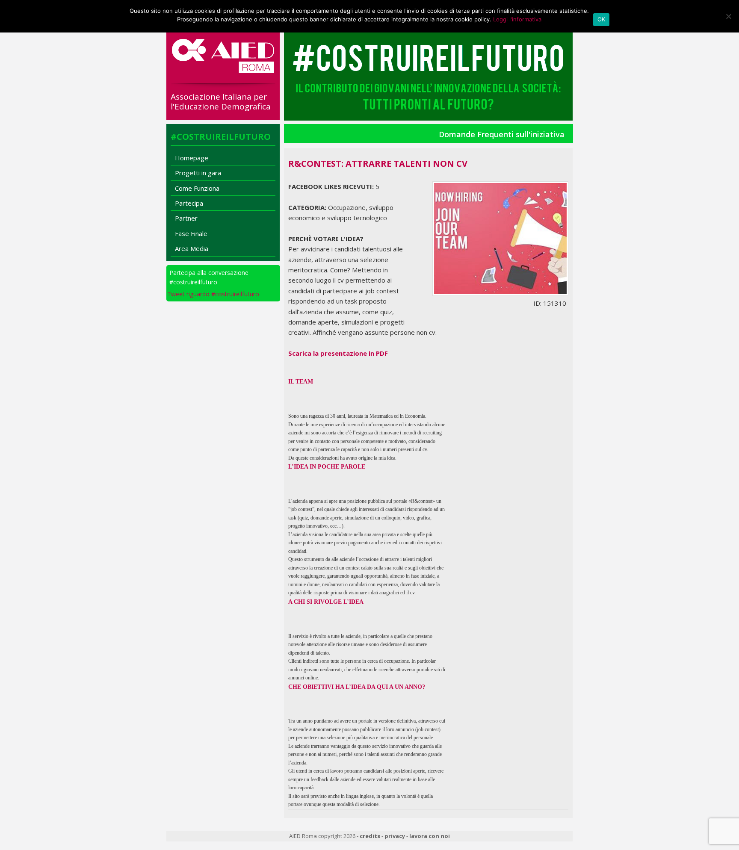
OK (601, 19)
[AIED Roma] (223, 69)
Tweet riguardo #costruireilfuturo (213, 294)
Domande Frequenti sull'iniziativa (502, 134)
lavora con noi (429, 836)
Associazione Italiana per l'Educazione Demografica (221, 101)
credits (370, 836)
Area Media (191, 248)
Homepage (191, 157)
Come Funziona (197, 188)
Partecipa (189, 203)
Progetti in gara (198, 172)
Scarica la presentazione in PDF (338, 353)
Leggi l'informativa (517, 19)
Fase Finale (191, 233)
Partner (186, 218)
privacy (394, 836)
